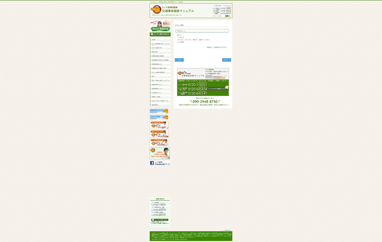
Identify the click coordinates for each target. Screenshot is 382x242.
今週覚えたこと (181, 31)
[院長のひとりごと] (159, 114)
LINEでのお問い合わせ (159, 219)
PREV (180, 60)
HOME (154, 233)
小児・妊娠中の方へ (183, 233)
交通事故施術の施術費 (204, 233)
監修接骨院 (200, 236)
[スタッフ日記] (159, 120)
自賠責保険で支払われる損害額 (220, 233)
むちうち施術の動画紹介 (185, 234)
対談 (195, 234)
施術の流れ (193, 233)
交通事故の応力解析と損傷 (170, 234)
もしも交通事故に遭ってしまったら (167, 233)
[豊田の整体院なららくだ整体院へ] (159, 146)
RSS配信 (229, 16)
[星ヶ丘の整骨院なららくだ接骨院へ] (159, 138)
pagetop (225, 230)
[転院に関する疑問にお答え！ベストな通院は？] (160, 159)
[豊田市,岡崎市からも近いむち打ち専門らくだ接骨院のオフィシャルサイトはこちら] (159, 129)
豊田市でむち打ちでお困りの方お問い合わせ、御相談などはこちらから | (174, 237)
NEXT (226, 60)
